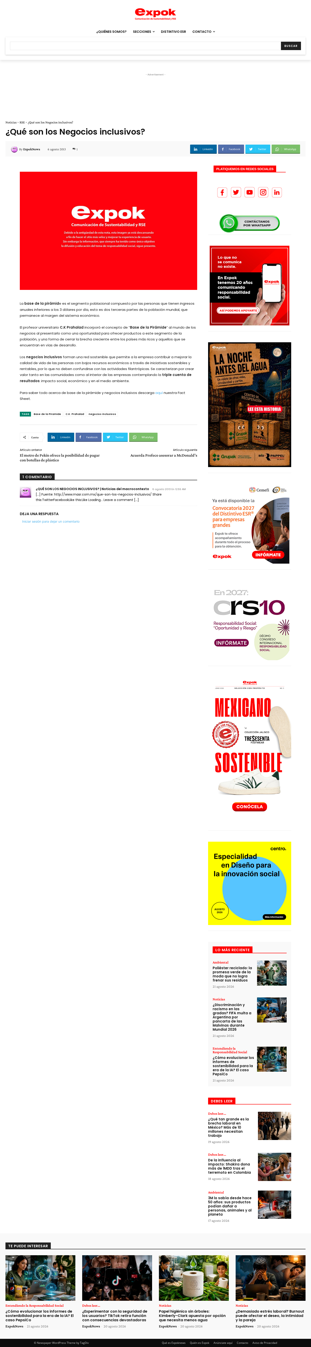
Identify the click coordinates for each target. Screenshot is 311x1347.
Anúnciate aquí (223, 1343)
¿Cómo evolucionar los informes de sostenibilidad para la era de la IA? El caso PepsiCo (233, 1065)
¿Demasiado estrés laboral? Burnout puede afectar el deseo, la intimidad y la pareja (270, 1316)
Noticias (11, 122)
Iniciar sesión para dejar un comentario (50, 521)
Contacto (242, 1343)
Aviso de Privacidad (264, 1343)
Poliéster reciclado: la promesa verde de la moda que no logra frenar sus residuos (232, 974)
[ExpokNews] (15, 149)
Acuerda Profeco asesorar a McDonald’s (163, 455)
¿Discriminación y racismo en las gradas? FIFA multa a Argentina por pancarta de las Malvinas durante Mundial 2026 (232, 1017)
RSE (22, 122)
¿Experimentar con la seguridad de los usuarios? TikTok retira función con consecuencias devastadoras (114, 1316)
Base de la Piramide (47, 414)
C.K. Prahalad (75, 414)
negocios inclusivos (102, 414)
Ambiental (220, 962)
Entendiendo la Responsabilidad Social (230, 1050)
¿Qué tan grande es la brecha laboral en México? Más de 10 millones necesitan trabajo (228, 1127)
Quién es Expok (199, 1343)
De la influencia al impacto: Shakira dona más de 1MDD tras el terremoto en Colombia (229, 1166)
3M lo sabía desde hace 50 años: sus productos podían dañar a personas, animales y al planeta (230, 1206)
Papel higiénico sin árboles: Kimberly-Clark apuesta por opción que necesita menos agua (192, 1316)
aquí (159, 392)
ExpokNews (31, 149)
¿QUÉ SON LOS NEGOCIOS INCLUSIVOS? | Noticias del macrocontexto (92, 489)
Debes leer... (217, 1113)
